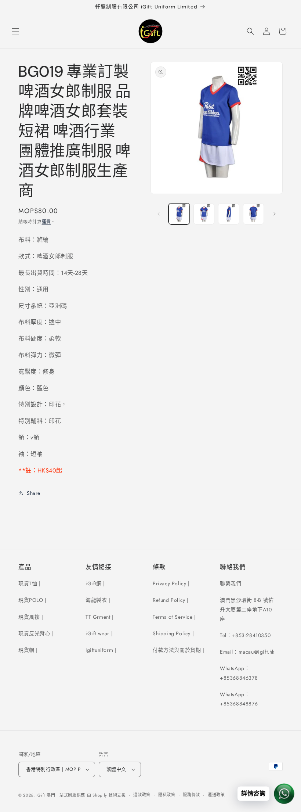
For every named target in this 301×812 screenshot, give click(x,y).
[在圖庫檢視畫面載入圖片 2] (204, 213)
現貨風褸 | (30, 617)
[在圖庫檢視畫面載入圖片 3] (228, 213)
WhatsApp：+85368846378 (239, 673)
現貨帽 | (28, 650)
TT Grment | (100, 617)
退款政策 (141, 795)
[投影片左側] (158, 214)
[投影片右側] (274, 214)
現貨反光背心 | (36, 633)
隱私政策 (166, 795)
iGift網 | (95, 583)
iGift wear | (99, 633)
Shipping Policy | (173, 633)
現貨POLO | (32, 600)
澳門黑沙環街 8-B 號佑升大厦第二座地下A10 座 (247, 609)
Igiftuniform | (101, 650)
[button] (15, 31)
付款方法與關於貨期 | (178, 650)
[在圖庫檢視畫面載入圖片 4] (253, 213)
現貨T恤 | (29, 583)
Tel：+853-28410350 (245, 635)
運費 (46, 222)
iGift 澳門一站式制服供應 (61, 795)
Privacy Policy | (171, 583)
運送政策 (216, 795)
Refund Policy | (171, 600)
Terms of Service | (174, 617)
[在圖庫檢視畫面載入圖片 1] (179, 213)
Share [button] (33, 493)
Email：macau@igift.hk (247, 651)
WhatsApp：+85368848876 (239, 699)
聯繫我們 (230, 583)
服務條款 (191, 795)
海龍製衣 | (98, 600)
